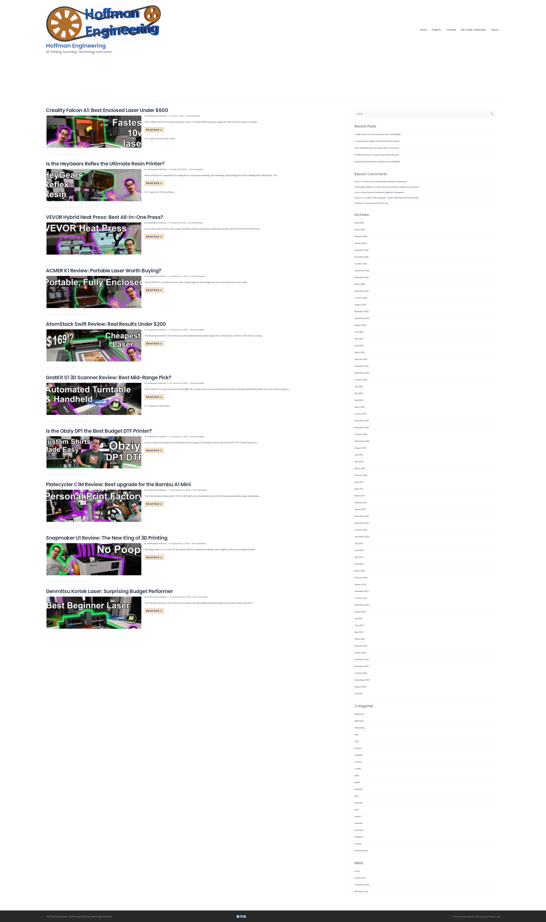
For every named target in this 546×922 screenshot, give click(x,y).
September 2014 (361, 680)
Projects (436, 29)
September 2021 (361, 373)
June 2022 (359, 332)
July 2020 (358, 386)
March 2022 (359, 352)
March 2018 (359, 468)
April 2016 (359, 564)
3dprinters (359, 714)
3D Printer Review (166, 192)
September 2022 (361, 318)
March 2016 (359, 570)
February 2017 (360, 502)
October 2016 (360, 530)
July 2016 (358, 543)
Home (423, 29)
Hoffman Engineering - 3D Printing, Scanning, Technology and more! (79, 916)
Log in (357, 871)
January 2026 (360, 243)
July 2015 (358, 618)
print (356, 809)
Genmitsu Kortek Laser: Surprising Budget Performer (109, 591)
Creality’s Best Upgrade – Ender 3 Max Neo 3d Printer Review (391, 197)
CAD (356, 741)
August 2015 (360, 611)
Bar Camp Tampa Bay (473, 29)
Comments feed (361, 884)
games (357, 782)
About (495, 29)
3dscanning (359, 727)
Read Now (154, 129)
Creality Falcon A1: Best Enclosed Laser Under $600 (107, 110)
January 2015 (360, 652)
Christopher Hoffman (156, 116)
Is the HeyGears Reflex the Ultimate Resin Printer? (105, 163)
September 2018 (361, 441)
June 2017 (359, 482)
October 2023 (360, 298)
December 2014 (361, 659)
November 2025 (361, 257)
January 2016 (360, 584)
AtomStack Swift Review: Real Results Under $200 (106, 324)
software (358, 823)
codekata (358, 755)
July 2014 (358, 693)
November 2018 (361, 427)
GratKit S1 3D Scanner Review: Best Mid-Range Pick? (108, 377)
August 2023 (360, 304)
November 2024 (361, 277)
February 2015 (360, 646)
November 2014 (361, 666)
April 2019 (359, 400)
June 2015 (359, 625)
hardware (358, 789)
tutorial (357, 843)
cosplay (357, 768)
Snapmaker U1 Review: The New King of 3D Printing (106, 537)
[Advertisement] (273, 76)
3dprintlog (359, 721)
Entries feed (359, 878)
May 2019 (358, 393)
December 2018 (361, 420)
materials (358, 802)
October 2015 (360, 598)
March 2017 (359, 495)
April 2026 (359, 222)
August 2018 (360, 448)
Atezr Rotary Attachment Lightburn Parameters (385, 181)
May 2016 (358, 557)
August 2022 (360, 325)
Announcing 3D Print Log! (376, 203)
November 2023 (361, 291)
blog (356, 734)
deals (356, 775)
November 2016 (361, 523)
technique (359, 830)
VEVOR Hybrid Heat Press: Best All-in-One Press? (104, 217)
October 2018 (360, 434)
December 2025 (361, 250)
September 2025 (361, 270)
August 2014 (360, 686)
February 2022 (360, 359)
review (172, 138)
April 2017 (359, 489)
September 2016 (361, 536)
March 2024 (359, 284)
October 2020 (360, 379)
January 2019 (360, 414)
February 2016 (360, 577)
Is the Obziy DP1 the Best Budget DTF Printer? (99, 430)
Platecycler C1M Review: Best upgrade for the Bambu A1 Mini (118, 484)
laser (356, 796)
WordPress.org (361, 891)
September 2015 (361, 605)
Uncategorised (361, 850)
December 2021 (361, 366)
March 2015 (359, 639)
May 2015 (358, 632)
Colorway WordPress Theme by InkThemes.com (476, 916)
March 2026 (359, 229)
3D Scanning (164, 406)
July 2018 (358, 454)
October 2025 (360, 263)
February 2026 (360, 236)
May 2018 (358, 461)
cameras (358, 748)
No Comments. (193, 116)
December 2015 (361, 591)
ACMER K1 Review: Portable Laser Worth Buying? (103, 270)
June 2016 (359, 550)
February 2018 (360, 475)
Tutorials (451, 29)
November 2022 (361, 311)
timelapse (358, 837)
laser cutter (163, 138)
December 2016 (361, 516)
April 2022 (359, 345)
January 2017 (360, 509)
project (357, 816)
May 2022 (358, 338)
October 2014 (360, 673)
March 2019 (359, 407)
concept (358, 762)
